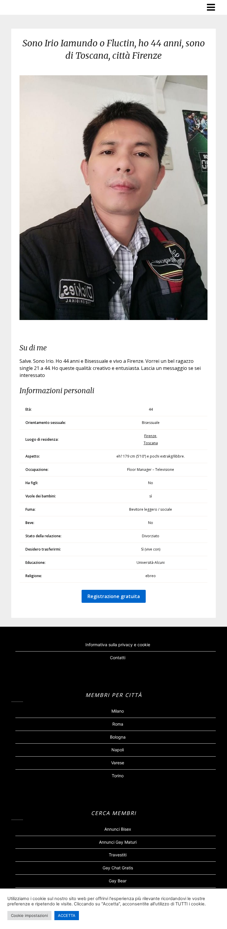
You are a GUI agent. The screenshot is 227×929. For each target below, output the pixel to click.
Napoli (117, 749)
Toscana (151, 442)
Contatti (117, 657)
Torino (118, 775)
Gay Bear (118, 880)
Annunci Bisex (117, 829)
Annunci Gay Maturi (118, 842)
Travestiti (118, 854)
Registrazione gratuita (113, 596)
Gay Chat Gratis (118, 867)
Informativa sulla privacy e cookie (117, 644)
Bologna (118, 736)
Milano (117, 711)
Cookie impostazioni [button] (29, 915)
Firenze (150, 435)
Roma (117, 723)
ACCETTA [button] (66, 915)
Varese (117, 762)
